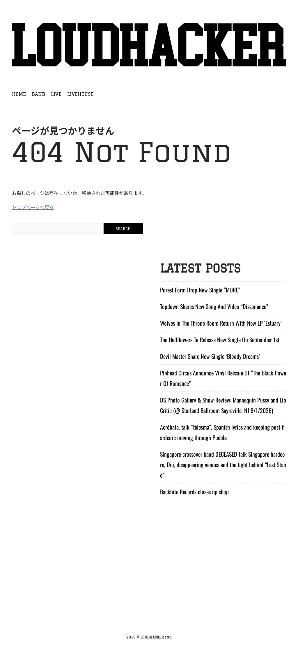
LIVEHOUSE (80, 94)
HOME (19, 94)
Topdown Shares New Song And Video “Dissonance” (214, 306)
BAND (38, 94)
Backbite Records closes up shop (194, 491)
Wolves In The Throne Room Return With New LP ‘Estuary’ (221, 323)
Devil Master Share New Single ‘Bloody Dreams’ (210, 356)
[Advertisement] (149, 587)
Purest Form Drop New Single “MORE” (200, 289)
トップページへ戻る (33, 207)
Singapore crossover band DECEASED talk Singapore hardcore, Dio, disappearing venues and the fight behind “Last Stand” (223, 464)
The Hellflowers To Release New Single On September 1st (219, 339)
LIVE (56, 94)
